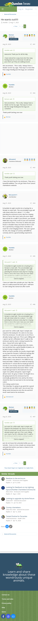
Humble (5, 22)
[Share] (30, 44)
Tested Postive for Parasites (16, 516)
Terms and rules (7, 599)
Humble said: (8, 50)
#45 (34, 256)
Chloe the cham (11, 509)
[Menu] (2, 9)
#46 (34, 304)
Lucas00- (9, 480)
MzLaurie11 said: (9, 262)
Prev (16, 26)
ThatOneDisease (11, 518)
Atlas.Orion (9, 492)
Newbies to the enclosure (15, 478)
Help (3, 607)
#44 (34, 203)
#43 (34, 167)
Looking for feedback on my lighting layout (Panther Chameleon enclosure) (20, 488)
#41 (34, 44)
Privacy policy (6, 603)
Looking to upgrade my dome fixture (20, 498)
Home (4, 612)
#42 (34, 93)
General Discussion (20, 501)
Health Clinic (21, 518)
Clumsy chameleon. (13, 507)
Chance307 (9, 501)
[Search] (36, 9)
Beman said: (8, 99)
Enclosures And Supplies (20, 480)
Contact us (5, 595)
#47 (34, 417)
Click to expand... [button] (19, 279)
